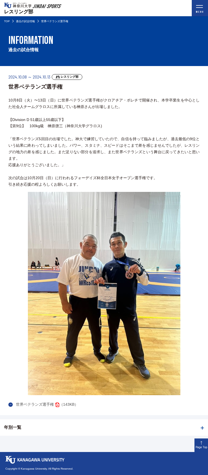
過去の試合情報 (25, 21)
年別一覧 (12, 427)
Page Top (201, 447)
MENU (200, 12)
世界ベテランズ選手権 (35, 404)
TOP (7, 21)
